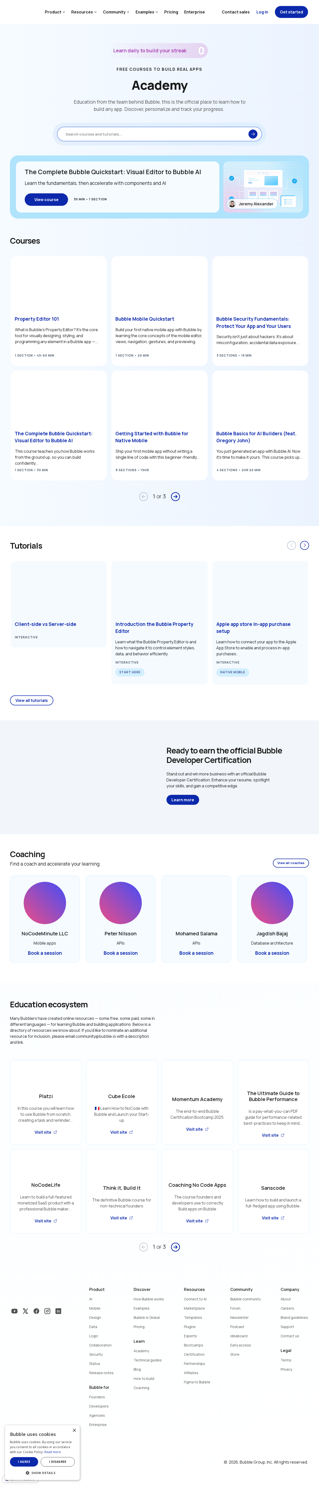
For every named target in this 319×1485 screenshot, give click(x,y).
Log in (262, 12)
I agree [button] (24, 1462)
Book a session (45, 953)
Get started (291, 12)
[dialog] (42, 1452)
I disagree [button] (58, 1462)
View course (46, 199)
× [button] (74, 1430)
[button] (42, 1472)
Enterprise (194, 12)
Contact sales (236, 12)
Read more (52, 1452)
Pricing (171, 12)
